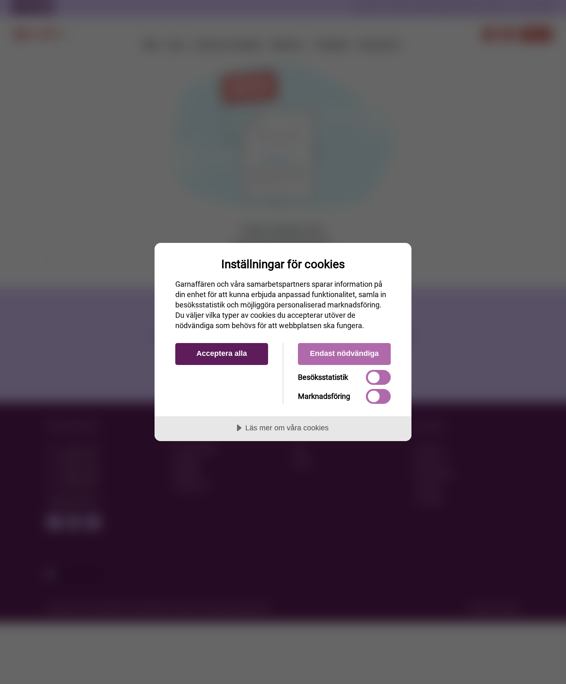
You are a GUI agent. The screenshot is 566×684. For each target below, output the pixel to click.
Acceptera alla (221, 353)
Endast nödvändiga (344, 353)
